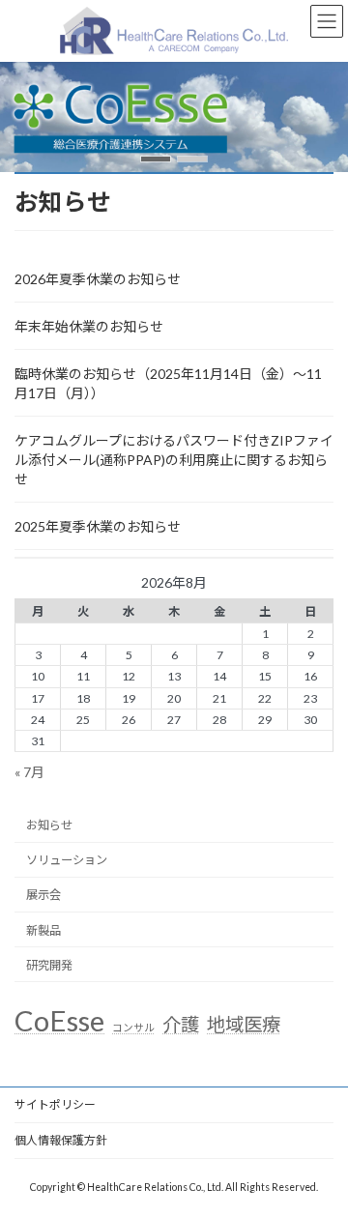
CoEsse (59, 1020)
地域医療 (243, 1024)
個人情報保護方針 (60, 1140)
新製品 (43, 930)
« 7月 (29, 772)
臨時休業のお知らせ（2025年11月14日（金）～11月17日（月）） (168, 383)
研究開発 (49, 965)
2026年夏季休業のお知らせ (97, 279)
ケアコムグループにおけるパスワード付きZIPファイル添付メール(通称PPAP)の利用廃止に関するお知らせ (174, 459)
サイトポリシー (55, 1104)
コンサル (133, 1027)
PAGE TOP (320, 1160)
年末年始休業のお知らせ (88, 326)
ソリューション (66, 860)
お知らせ (49, 825)
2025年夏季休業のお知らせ (97, 526)
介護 (180, 1024)
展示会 (43, 894)
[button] (155, 159)
